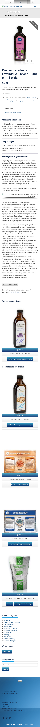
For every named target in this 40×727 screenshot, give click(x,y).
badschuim (25, 100)
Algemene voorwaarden (9, 702)
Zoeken (5, 669)
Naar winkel (7, 652)
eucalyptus (33, 100)
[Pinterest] (9, 717)
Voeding (6, 635)
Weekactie (6, 620)
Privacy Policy (6, 706)
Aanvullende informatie (13, 112)
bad (20, 100)
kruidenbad (11, 102)
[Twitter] (6, 717)
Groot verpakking (9, 639)
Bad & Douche (32, 98)
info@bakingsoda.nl (13, 693)
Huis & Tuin (7, 637)
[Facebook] (3, 717)
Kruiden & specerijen (10, 630)
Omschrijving (9, 108)
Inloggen (9, 2)
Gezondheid (7, 633)
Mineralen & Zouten (10, 628)
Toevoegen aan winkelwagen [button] (23, 359)
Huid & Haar (7, 626)
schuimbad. (19, 102)
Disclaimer (5, 704)
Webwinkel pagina (8, 100)
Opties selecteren (22, 484)
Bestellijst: (20, 2)
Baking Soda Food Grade (11, 622)
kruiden (4, 102)
